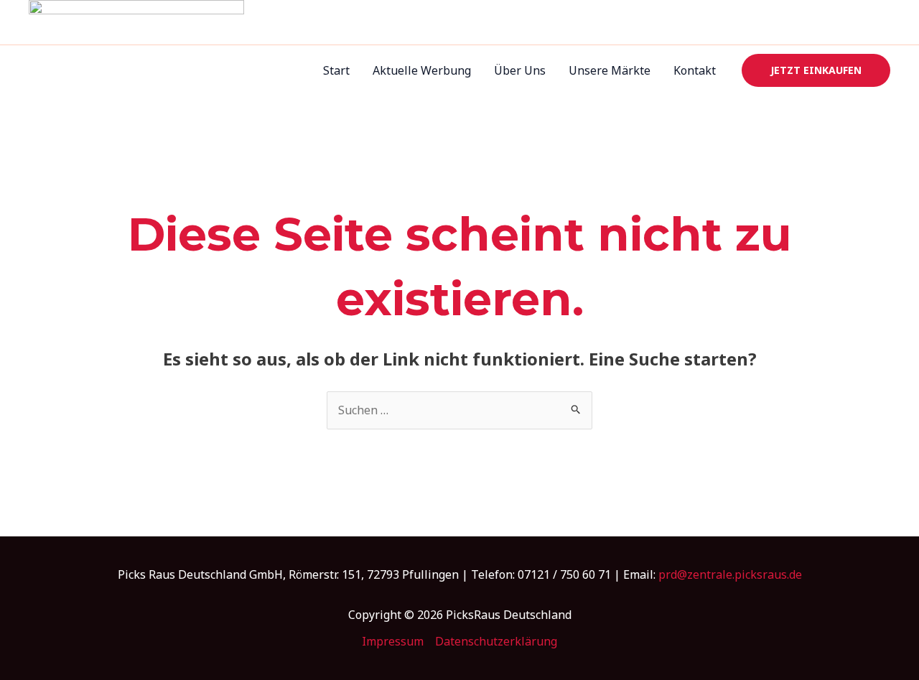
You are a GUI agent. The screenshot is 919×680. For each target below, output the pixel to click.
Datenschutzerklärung (496, 641)
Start (336, 70)
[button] (816, 70)
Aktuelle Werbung (422, 70)
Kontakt (694, 70)
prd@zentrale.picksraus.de (730, 574)
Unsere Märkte (609, 70)
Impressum (393, 641)
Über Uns (520, 70)
